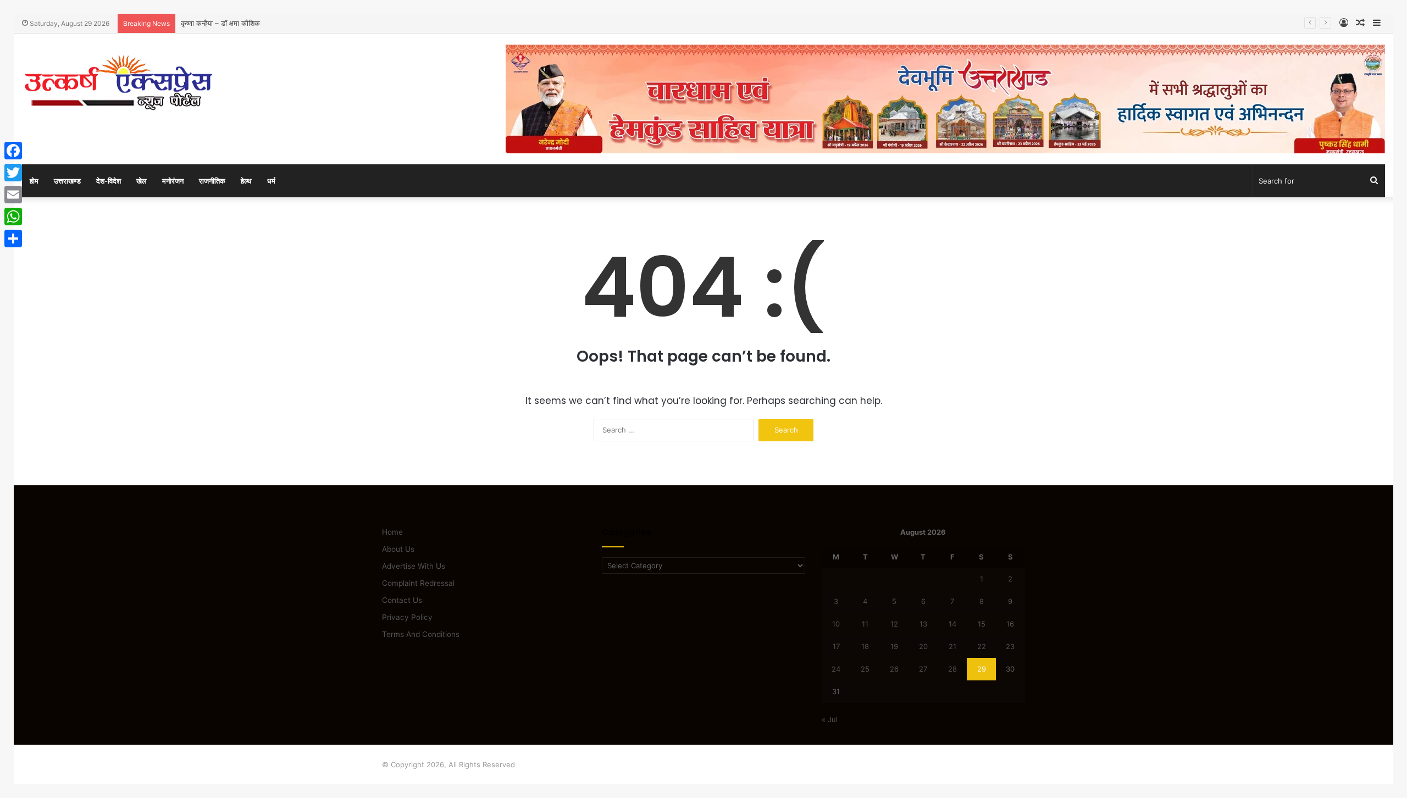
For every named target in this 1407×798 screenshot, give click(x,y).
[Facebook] (13, 151)
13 (923, 623)
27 (923, 668)
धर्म (271, 180)
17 (836, 646)
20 (923, 646)
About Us (398, 549)
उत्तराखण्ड (67, 180)
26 (894, 668)
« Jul (830, 719)
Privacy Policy (407, 617)
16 (1010, 623)
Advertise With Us (413, 566)
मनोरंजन (173, 180)
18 (865, 646)
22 (981, 646)
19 (894, 646)
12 (894, 623)
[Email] (13, 195)
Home (392, 532)
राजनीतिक (212, 180)
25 (865, 668)
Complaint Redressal (418, 583)
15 (981, 623)
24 (836, 668)
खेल (141, 180)
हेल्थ (246, 180)
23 (1010, 646)
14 (952, 623)
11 (865, 623)
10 (836, 623)
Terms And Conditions (420, 634)
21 (952, 646)
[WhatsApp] (13, 217)
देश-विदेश (108, 180)
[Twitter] (13, 173)
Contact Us (402, 600)
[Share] (13, 239)
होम (34, 180)
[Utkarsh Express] (118, 83)
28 (952, 668)
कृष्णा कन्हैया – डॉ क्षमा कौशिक (220, 23)
